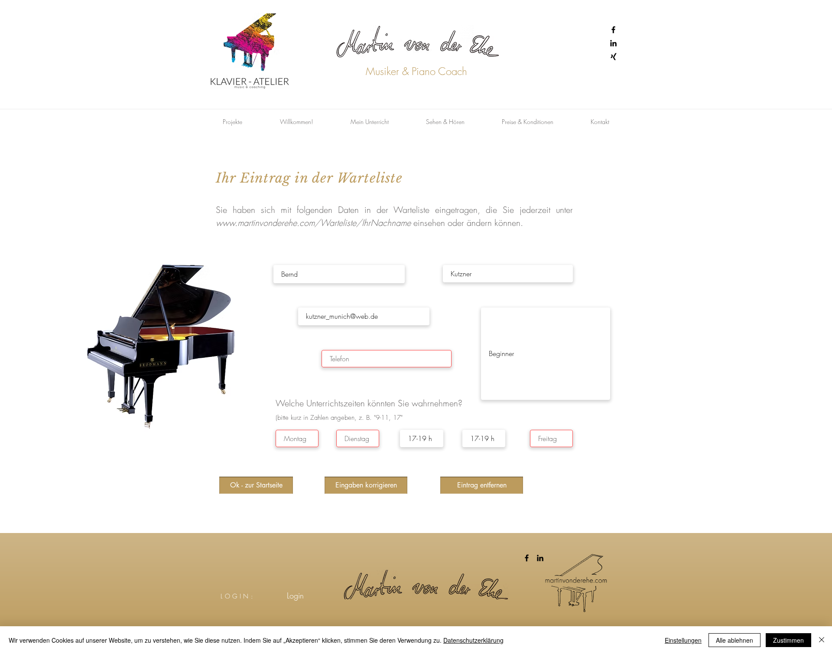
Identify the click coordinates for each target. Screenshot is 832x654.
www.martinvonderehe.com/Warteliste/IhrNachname (313, 223)
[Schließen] (821, 640)
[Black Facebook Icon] (613, 29)
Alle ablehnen (734, 640)
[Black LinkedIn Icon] (613, 43)
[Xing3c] (613, 56)
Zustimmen (788, 640)
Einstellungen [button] (683, 640)
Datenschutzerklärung (473, 640)
